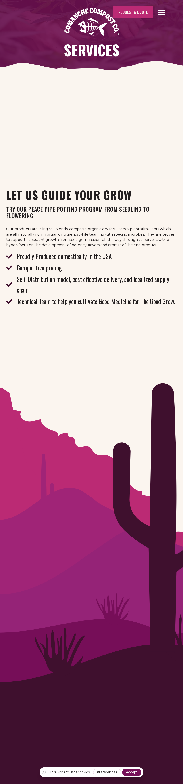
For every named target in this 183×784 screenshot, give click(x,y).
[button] (162, 12)
